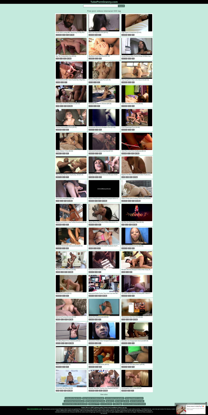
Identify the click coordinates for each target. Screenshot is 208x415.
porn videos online (117, 412)
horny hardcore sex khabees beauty (93, 398)
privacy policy (99, 407)
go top (125, 407)
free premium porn (84, 409)
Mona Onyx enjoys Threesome (107, 409)
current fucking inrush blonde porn (74, 401)
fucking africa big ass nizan (73, 398)
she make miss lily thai (122, 401)
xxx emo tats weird (106, 404)
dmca (120, 407)
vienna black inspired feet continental (134, 404)
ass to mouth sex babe (137, 401)
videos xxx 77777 (94, 404)
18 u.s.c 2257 (90, 407)
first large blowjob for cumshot (134, 398)
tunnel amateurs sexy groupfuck (114, 398)
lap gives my (110, 401)
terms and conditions (110, 407)
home (83, 407)
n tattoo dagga (118, 404)
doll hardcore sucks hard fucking (95, 401)
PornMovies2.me (146, 409)
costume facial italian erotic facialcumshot (75, 404)
